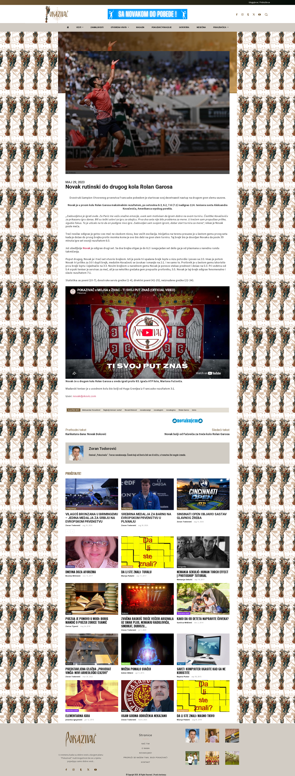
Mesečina (126, 664)
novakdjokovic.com (84, 396)
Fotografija (182, 567)
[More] (151, 421)
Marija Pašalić (127, 576)
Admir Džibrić (127, 673)
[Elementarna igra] (91, 696)
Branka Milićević (73, 576)
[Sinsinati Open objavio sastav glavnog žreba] (203, 494)
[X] (254, 14)
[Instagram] (242, 14)
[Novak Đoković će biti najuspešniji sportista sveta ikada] (192, 736)
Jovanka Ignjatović (73, 719)
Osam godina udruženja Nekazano (144, 715)
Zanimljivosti (127, 567)
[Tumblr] (248, 14)
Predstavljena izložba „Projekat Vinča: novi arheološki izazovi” (88, 671)
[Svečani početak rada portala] (212, 758)
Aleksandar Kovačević (91, 410)
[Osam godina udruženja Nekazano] (147, 696)
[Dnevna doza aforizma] (91, 552)
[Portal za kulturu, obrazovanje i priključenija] (56, 14)
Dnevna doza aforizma (80, 572)
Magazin (181, 664)
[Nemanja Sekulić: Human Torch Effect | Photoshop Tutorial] (203, 552)
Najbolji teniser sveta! (112, 410)
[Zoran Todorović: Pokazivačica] (232, 736)
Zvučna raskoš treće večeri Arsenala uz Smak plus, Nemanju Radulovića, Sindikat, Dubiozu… (147, 622)
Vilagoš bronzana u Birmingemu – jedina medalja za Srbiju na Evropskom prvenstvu (91, 517)
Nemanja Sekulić (184, 579)
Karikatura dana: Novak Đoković (85, 434)
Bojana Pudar (183, 676)
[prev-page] (67, 531)
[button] (266, 14)
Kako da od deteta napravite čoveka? (203, 618)
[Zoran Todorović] (77, 453)
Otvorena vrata (183, 613)
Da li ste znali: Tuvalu (136, 572)
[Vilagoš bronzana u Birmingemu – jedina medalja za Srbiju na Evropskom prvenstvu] (91, 494)
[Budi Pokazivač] (192, 758)
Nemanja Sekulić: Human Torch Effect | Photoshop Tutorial (202, 574)
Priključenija (71, 509)
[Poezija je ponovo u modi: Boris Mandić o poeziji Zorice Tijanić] (91, 599)
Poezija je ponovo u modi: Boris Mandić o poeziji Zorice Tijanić (86, 620)
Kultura (125, 613)
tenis (194, 410)
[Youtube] (260, 14)
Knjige (68, 613)
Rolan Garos (184, 410)
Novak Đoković (131, 410)
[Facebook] (237, 14)
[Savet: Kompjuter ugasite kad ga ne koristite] (203, 649)
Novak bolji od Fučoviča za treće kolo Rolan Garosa (197, 434)
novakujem (158, 410)
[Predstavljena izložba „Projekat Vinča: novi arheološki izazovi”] (91, 649)
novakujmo (171, 410)
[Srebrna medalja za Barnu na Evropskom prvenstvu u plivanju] (147, 494)
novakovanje (145, 410)
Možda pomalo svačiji (136, 669)
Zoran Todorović (102, 448)
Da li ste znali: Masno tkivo (195, 715)
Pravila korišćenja (159, 774)
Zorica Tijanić (71, 626)
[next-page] (72, 531)
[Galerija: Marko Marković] (232, 758)
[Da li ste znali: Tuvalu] (147, 552)
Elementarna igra (77, 715)
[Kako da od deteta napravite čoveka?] (203, 599)
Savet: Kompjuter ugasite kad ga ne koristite (201, 671)
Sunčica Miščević (184, 622)
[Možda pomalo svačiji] (147, 649)
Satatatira (70, 567)
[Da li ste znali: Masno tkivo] (203, 696)
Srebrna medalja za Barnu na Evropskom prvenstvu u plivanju (146, 517)
